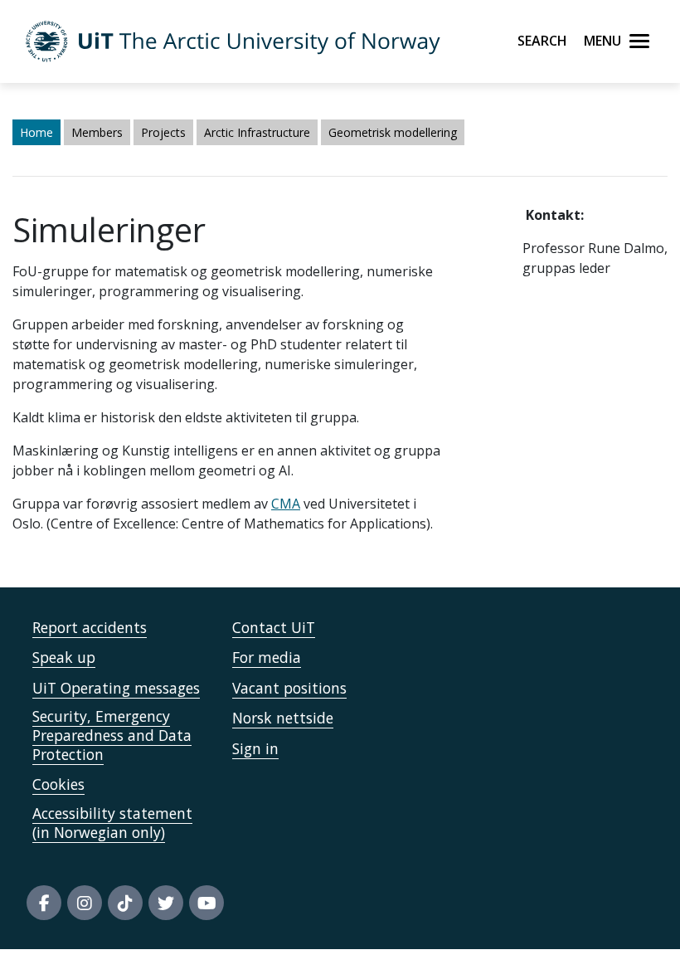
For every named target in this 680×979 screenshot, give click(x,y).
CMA (285, 503)
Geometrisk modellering (392, 132)
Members (97, 132)
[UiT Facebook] (44, 902)
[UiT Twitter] (165, 902)
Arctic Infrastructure (257, 132)
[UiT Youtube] (206, 902)
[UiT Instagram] (84, 902)
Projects (163, 132)
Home (36, 132)
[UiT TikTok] (125, 902)
